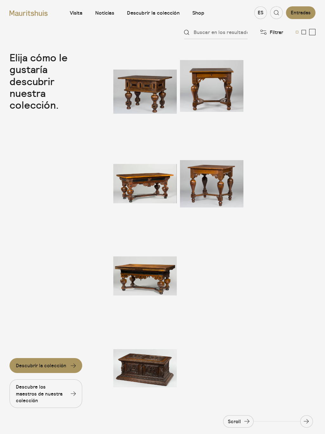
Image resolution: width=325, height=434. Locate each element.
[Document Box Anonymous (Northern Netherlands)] (145, 368)
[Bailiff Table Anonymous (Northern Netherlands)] (145, 91)
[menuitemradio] (297, 32)
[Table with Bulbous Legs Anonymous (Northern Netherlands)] (211, 91)
